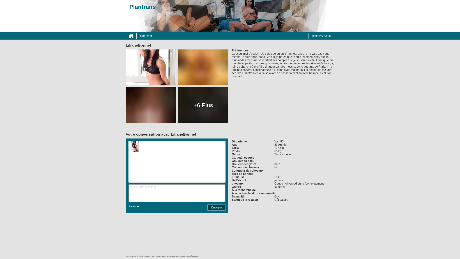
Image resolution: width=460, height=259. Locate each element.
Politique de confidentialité (182, 256)
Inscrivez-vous (321, 35)
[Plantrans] (131, 36)
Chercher (146, 35)
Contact (196, 256)
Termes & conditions (163, 256)
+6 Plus (203, 105)
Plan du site (149, 256)
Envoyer (216, 207)
